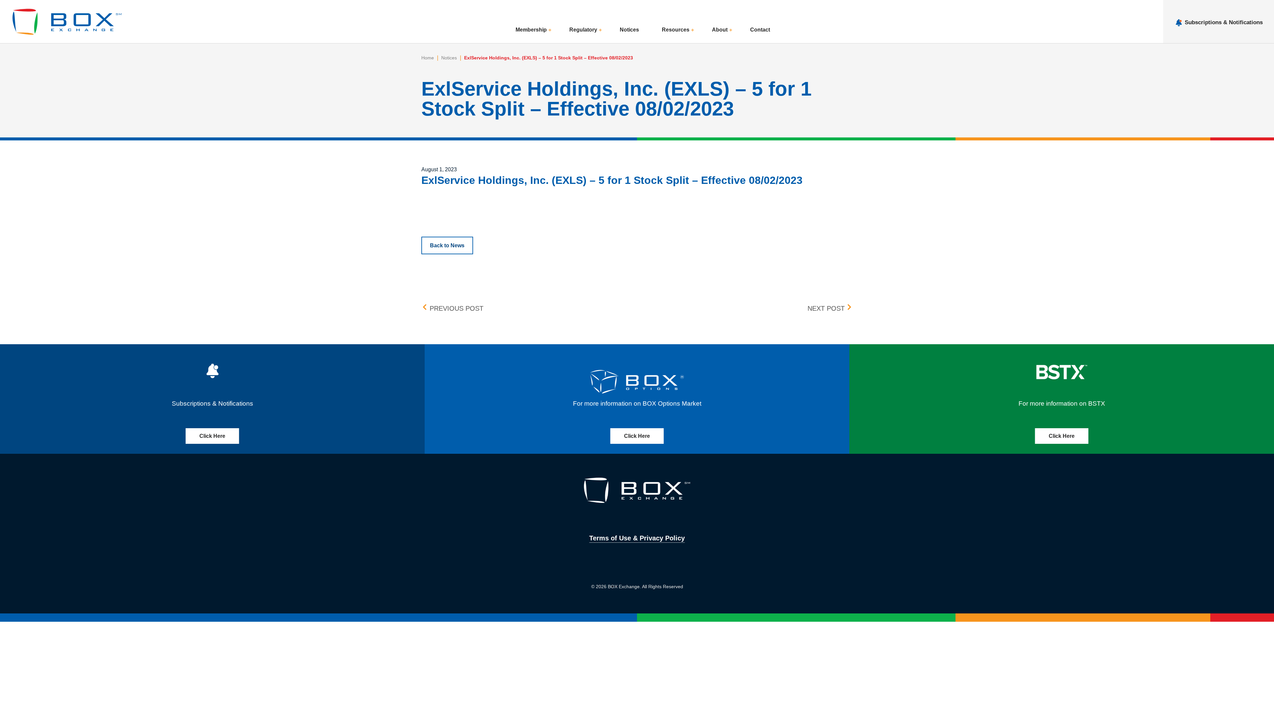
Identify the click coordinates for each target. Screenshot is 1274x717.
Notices (629, 30)
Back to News (447, 245)
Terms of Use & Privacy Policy (637, 538)
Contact (760, 30)
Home (427, 57)
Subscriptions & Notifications (1224, 22)
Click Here (212, 436)
